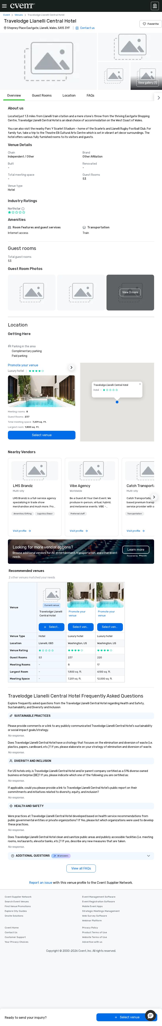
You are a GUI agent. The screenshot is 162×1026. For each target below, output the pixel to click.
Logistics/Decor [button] (45, 514)
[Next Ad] (71, 367)
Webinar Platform (92, 920)
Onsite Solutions (14, 915)
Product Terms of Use (94, 932)
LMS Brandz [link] (23, 486)
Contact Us (11, 932)
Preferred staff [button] (78, 514)
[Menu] (4, 6)
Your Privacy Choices (16, 942)
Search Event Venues (17, 901)
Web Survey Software (94, 915)
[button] (48, 61)
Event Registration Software (98, 901)
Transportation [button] (134, 514)
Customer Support (15, 937)
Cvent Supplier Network (18, 896)
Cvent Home (12, 927)
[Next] (158, 97)
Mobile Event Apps (92, 906)
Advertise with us (92, 942)
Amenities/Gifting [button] (23, 514)
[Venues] (155, 6)
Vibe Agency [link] (80, 486)
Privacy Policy (90, 927)
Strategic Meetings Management (101, 911)
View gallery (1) (147, 82)
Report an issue (40, 883)
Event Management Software (98, 896)
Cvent (6, 14)
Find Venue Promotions (18, 906)
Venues (19, 14)
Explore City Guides (16, 911)
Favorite (153, 23)
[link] (34, 470)
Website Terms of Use (94, 937)
